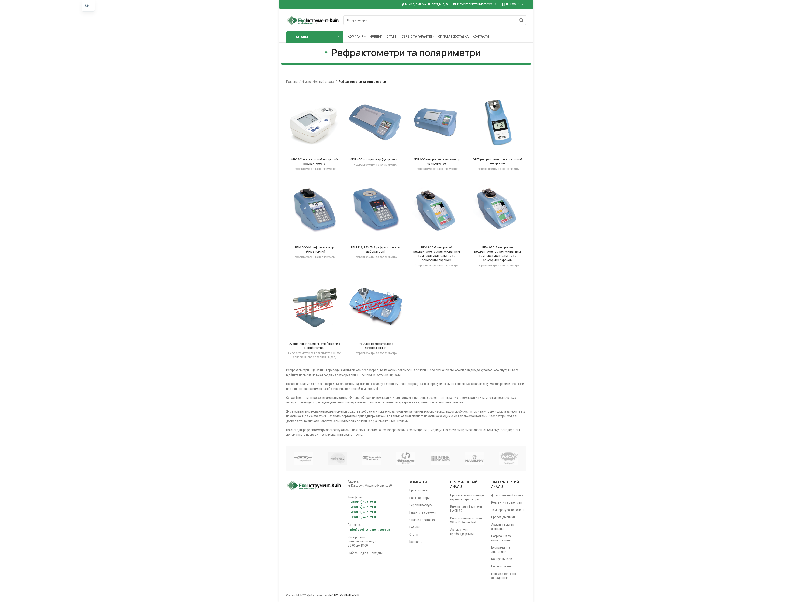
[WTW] (303, 458)
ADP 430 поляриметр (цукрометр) (375, 159)
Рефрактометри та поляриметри (314, 168)
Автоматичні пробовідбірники (462, 532)
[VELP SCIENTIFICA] (337, 458)
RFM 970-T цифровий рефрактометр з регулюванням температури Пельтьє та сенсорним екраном (497, 253)
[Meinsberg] (372, 458)
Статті (413, 534)
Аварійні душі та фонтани (502, 526)
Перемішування (502, 566)
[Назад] (326, 52)
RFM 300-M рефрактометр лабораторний (314, 249)
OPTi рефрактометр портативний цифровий (497, 161)
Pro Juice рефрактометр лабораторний (375, 346)
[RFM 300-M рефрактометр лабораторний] (314, 210)
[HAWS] (406, 458)
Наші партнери (419, 498)
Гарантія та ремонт (422, 512)
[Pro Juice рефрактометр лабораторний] (375, 307)
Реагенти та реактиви (506, 502)
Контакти (415, 541)
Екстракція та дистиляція (500, 549)
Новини (414, 527)
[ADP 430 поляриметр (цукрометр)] (375, 122)
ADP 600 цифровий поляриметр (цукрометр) (436, 161)
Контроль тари (501, 559)
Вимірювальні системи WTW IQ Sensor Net (466, 520)
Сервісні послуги (420, 505)
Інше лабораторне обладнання (504, 576)
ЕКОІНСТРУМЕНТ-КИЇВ (343, 595)
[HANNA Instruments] (440, 458)
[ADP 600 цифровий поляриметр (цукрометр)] (436, 122)
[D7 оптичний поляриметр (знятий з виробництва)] (314, 307)
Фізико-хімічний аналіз (318, 81)
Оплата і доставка (422, 520)
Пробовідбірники (503, 517)
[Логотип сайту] (312, 19)
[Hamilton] (474, 458)
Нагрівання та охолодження (501, 538)
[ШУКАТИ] (521, 20)
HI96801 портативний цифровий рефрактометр (314, 161)
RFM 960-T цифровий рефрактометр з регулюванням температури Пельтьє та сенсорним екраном (436, 253)
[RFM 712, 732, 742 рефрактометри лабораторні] (375, 210)
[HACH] (509, 458)
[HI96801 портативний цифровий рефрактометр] (314, 122)
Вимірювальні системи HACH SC (466, 509)
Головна (292, 81)
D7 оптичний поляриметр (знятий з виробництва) (314, 346)
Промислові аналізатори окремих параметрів (467, 497)
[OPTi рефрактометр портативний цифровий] (497, 122)
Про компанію (419, 490)
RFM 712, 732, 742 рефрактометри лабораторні (375, 249)
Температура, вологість (508, 510)
